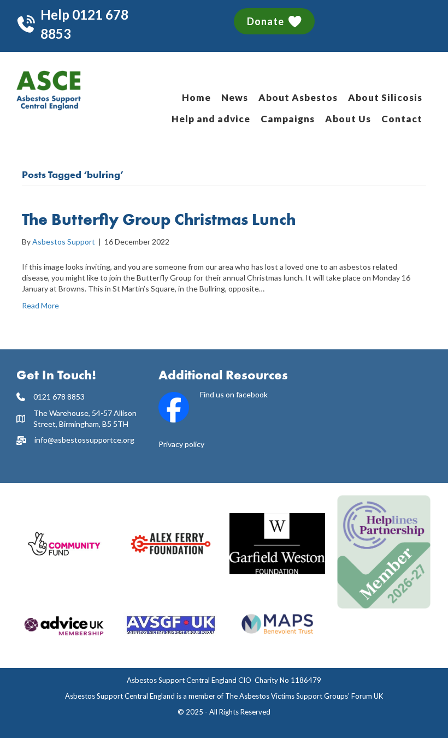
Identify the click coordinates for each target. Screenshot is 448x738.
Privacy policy (181, 444)
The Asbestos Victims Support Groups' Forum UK (304, 696)
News (234, 97)
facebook (252, 394)
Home (196, 97)
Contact (401, 118)
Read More (40, 305)
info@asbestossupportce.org (84, 439)
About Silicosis (385, 97)
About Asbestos (298, 97)
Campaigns (288, 118)
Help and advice (211, 118)
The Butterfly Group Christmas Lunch (159, 219)
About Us (348, 118)
